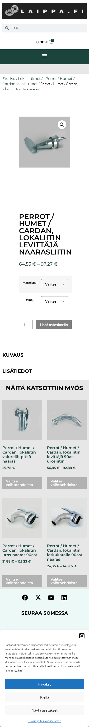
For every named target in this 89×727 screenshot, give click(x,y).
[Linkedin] (64, 598)
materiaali (30, 282)
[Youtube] (51, 598)
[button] (82, 635)
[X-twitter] (38, 598)
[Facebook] (25, 598)
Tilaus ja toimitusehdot (44, 721)
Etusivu (8, 79)
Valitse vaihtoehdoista (19, 483)
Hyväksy (45, 684)
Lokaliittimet (29, 79)
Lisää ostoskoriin (54, 324)
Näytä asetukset (45, 710)
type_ (30, 299)
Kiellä (44, 697)
